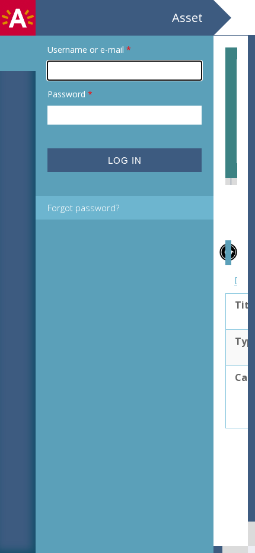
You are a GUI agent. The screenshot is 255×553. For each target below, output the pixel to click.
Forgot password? (83, 208)
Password (70, 94)
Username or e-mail (89, 49)
